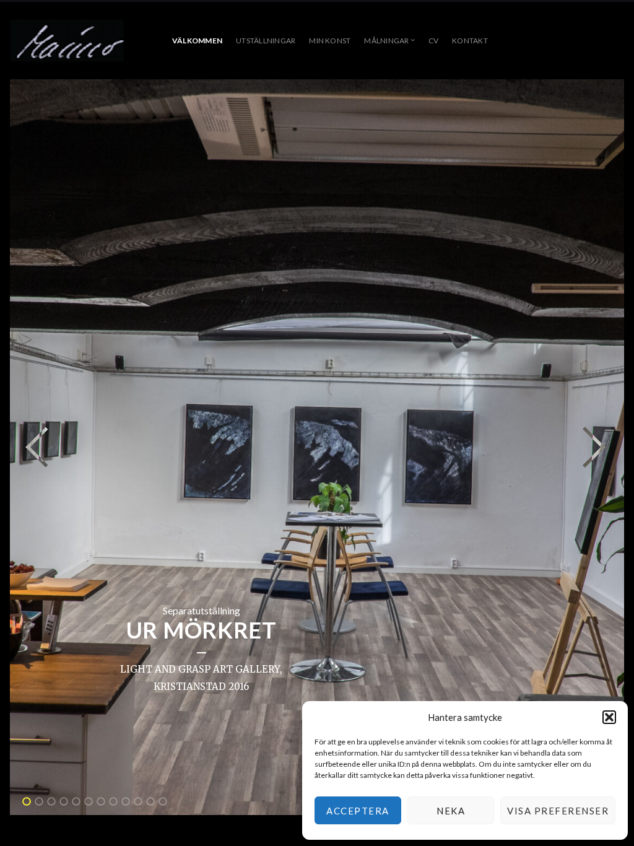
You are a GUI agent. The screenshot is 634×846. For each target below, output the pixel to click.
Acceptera (357, 810)
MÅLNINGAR (386, 40)
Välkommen (197, 40)
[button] (609, 717)
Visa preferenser (558, 810)
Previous (37, 447)
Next (594, 447)
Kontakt (470, 40)
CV (433, 40)
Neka (450, 810)
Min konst (329, 40)
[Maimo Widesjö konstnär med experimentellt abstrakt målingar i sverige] (67, 40)
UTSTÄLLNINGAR (265, 40)
